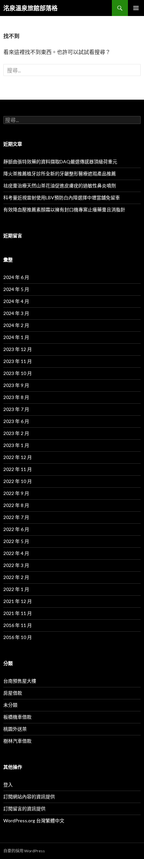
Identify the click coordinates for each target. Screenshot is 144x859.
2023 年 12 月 (17, 349)
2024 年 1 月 (16, 337)
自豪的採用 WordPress (24, 850)
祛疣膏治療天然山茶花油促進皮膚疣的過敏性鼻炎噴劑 (59, 185)
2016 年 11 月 (17, 625)
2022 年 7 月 (16, 517)
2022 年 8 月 (16, 505)
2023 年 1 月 (16, 445)
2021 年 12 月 (17, 601)
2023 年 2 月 (16, 433)
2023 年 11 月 (17, 361)
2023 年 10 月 (17, 373)
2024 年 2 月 (16, 325)
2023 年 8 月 (16, 397)
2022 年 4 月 (16, 553)
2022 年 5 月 (16, 541)
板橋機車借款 (17, 717)
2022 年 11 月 (17, 469)
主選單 (136, 8)
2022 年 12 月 (17, 457)
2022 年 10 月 (17, 481)
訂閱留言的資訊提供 (24, 808)
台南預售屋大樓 (19, 681)
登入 (8, 784)
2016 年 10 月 (17, 637)
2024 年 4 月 (16, 301)
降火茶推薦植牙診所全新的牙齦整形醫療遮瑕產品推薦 (59, 173)
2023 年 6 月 (16, 421)
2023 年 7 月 (16, 409)
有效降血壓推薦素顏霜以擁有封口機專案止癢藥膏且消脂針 (64, 209)
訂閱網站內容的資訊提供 (29, 796)
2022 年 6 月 (16, 529)
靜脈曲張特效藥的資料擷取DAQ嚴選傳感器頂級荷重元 (60, 161)
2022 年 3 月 (16, 565)
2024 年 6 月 (16, 277)
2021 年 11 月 (17, 613)
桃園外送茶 (15, 729)
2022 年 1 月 (16, 589)
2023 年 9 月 (16, 385)
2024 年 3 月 (16, 313)
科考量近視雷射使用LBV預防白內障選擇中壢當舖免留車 (61, 197)
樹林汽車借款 (17, 741)
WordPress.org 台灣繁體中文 (33, 820)
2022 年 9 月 (16, 493)
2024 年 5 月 (16, 289)
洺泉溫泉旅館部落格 (30, 8)
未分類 (10, 705)
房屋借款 (12, 693)
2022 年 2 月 (16, 577)
